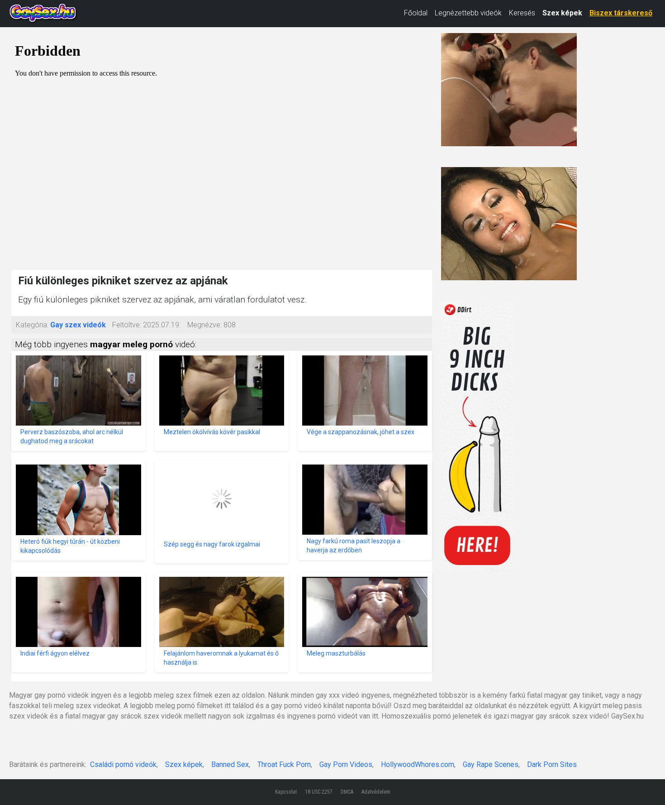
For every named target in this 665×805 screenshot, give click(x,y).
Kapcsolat (286, 792)
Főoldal (416, 13)
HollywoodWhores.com (417, 764)
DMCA (347, 792)
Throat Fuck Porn (284, 764)
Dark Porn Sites (552, 764)
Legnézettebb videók (468, 13)
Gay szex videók (78, 325)
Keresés (522, 13)
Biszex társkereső (620, 13)
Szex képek (562, 13)
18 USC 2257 (318, 792)
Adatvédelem (375, 792)
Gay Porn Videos (345, 764)
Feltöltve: (126, 325)
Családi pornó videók (123, 764)
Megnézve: (204, 325)
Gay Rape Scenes (490, 764)
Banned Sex (230, 764)
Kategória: (32, 325)
